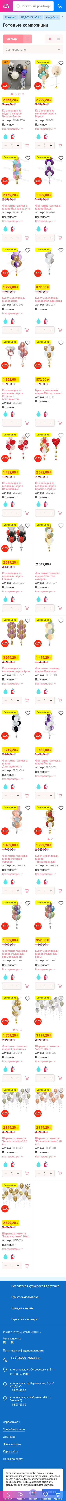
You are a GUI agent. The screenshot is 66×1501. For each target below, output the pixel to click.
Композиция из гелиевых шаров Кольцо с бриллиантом (12, 395)
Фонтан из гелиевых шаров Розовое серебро (14, 858)
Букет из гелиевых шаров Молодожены (48, 299)
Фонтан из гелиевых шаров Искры (47, 207)
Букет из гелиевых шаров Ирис (13, 299)
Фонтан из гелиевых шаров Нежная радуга (16, 207)
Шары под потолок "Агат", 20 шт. (47, 1048)
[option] (16, 75)
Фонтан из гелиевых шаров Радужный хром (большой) (14, 953)
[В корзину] (27, 145)
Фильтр (12, 39)
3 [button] (19, 94)
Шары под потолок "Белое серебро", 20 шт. (14, 1141)
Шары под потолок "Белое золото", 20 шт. (16, 1235)
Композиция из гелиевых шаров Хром (16, 670)
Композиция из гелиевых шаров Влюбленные (12, 486)
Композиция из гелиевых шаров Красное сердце (45, 486)
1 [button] (12, 94)
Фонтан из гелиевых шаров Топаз (47, 762)
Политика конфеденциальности (23, 1350)
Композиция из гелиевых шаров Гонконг (12, 576)
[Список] (58, 39)
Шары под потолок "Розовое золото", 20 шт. (48, 1141)
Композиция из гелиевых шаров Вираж (45, 113)
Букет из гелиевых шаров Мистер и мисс (48, 392)
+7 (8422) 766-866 (25, 1358)
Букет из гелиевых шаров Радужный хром (46, 953)
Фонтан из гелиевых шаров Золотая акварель (47, 576)
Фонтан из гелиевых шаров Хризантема (14, 1048)
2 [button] (15, 94)
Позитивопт (9, 124)
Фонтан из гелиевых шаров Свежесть (47, 670)
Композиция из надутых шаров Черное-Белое (12, 113)
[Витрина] (49, 39)
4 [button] (23, 94)
